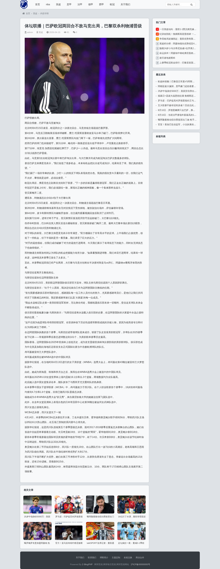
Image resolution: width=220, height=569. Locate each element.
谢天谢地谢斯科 (167, 58)
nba (48, 4)
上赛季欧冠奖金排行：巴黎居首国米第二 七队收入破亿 (187, 62)
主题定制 (116, 557)
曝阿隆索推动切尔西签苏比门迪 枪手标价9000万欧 (183, 119)
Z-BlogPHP (87, 564)
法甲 (80, 4)
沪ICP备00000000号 (140, 564)
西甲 (101, 4)
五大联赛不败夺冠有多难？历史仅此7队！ (178, 105)
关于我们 (125, 4)
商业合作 (140, 557)
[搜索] (191, 4)
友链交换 (128, 557)
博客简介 (104, 557)
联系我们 (92, 557)
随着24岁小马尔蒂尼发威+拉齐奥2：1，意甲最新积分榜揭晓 (190, 48)
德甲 (90, 4)
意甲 (69, 4)
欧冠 (112, 4)
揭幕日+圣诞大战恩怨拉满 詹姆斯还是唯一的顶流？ (183, 96)
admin (30, 32)
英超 (58, 4)
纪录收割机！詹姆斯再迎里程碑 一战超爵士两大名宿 (186, 34)
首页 (37, 4)
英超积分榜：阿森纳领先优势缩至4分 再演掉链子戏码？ (187, 43)
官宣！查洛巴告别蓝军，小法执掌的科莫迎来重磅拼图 (185, 124)
